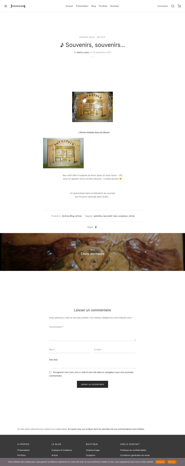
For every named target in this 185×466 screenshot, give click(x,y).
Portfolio (103, 6)
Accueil (69, 6)
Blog (93, 6)
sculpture (123, 216)
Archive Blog (87, 37)
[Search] (172, 6)
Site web (53, 359)
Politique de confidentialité (133, 450)
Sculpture (90, 455)
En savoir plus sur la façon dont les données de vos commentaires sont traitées (106, 429)
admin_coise (83, 52)
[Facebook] (96, 227)
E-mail (98, 349)
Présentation (82, 6)
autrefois (98, 216)
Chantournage (93, 450)
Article (101, 37)
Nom (52, 349)
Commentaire (56, 327)
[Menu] (5, 6)
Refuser (171, 462)
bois (115, 216)
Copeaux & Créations (62, 450)
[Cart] (179, 6)
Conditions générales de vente (135, 455)
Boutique (114, 6)
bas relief (107, 216)
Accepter (160, 462)
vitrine (132, 216)
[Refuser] (181, 462)
